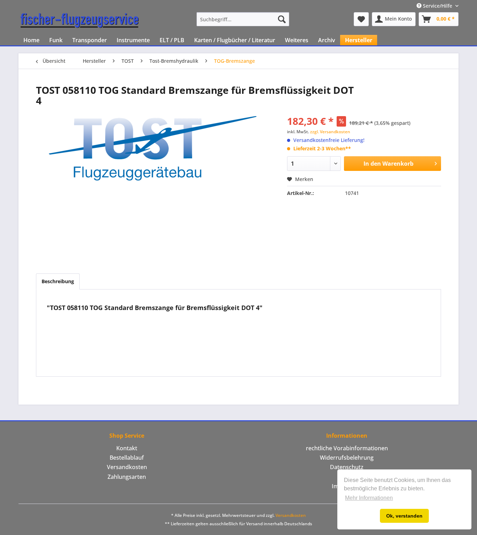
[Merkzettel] (361, 19)
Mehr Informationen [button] (369, 498)
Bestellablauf (127, 457)
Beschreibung (58, 281)
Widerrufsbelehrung (347, 457)
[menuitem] (243, 19)
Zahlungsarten (127, 477)
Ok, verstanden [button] (404, 516)
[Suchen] (281, 19)
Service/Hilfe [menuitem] (437, 5)
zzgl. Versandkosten (330, 132)
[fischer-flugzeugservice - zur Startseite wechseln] (79, 21)
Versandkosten (127, 467)
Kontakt (126, 448)
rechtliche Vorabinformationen (347, 448)
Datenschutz (347, 467)
